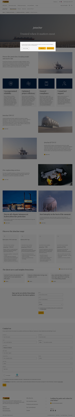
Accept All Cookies (50, 48)
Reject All (42, 48)
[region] (38, 46)
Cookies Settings (25, 48)
